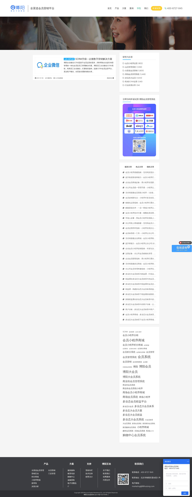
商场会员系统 (130, 396)
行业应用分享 (130, 85)
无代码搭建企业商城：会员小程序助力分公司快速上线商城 (140, 238)
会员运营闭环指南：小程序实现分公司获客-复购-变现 (140, 228)
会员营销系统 (137, 362)
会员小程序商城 (133, 340)
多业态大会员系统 (133, 419)
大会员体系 (149, 420)
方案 (124, 8)
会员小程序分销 (130, 335)
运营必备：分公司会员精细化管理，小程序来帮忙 (140, 253)
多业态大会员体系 (144, 406)
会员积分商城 (142, 348)
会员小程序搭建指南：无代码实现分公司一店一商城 (140, 172)
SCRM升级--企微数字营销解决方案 (93, 59)
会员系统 (144, 357)
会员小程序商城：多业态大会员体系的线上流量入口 (140, 314)
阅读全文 (110, 78)
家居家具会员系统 (149, 423)
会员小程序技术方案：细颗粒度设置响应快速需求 (140, 213)
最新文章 (128, 167)
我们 (146, 8)
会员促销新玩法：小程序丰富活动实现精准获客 (140, 198)
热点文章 (139, 167)
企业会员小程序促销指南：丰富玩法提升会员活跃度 (140, 248)
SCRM (125, 332)
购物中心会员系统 (134, 435)
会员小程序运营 (69, 59)
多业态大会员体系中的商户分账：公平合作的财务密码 (140, 304)
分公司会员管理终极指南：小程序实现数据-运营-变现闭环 (140, 269)
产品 (117, 8)
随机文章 (150, 167)
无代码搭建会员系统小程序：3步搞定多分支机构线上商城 (140, 193)
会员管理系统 (130, 67)
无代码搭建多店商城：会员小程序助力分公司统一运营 (140, 264)
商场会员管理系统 (132, 74)
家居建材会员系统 (129, 427)
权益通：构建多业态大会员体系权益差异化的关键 (140, 289)
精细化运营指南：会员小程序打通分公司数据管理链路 (140, 203)
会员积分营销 (140, 352)
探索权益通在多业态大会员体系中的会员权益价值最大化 (140, 299)
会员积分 (125, 348)
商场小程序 (144, 397)
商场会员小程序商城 (134, 392)
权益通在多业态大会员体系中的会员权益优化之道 (140, 279)
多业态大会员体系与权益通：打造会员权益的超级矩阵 (140, 274)
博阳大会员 (130, 372)
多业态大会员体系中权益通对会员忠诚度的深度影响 (140, 284)
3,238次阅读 (59, 78)
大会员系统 (127, 423)
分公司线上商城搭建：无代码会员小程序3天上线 (140, 223)
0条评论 (49, 78)
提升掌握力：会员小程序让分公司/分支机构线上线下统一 (140, 243)
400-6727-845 (174, 8)
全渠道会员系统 (127, 367)
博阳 (135, 366)
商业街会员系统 (129, 385)
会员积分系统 (129, 352)
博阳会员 (145, 366)
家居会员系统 (136, 423)
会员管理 (150, 352)
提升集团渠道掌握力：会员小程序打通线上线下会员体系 (140, 177)
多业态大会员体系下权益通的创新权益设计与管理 (140, 294)
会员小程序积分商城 (133, 345)
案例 (132, 8)
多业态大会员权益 (132, 414)
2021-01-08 (39, 78)
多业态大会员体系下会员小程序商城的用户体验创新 (140, 319)
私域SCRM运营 (131, 81)
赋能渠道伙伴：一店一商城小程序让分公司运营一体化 (140, 208)
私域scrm (150, 431)
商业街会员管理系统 (134, 381)
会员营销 (127, 361)
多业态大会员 (130, 78)
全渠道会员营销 (131, 70)
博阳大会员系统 (132, 376)
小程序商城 (143, 427)
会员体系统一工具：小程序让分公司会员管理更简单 (140, 233)
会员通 (145, 362)
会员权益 (146, 345)
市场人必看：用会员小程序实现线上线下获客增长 (140, 218)
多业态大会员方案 (132, 410)
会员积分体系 (132, 348)
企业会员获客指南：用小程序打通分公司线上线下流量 (140, 258)
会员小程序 (138, 332)
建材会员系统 (128, 431)
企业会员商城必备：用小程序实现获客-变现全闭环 (140, 182)
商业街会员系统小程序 (133, 388)
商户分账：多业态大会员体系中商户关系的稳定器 (140, 309)
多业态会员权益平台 (135, 401)
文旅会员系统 (139, 431)
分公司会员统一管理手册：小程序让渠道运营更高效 (140, 187)
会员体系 (131, 332)
